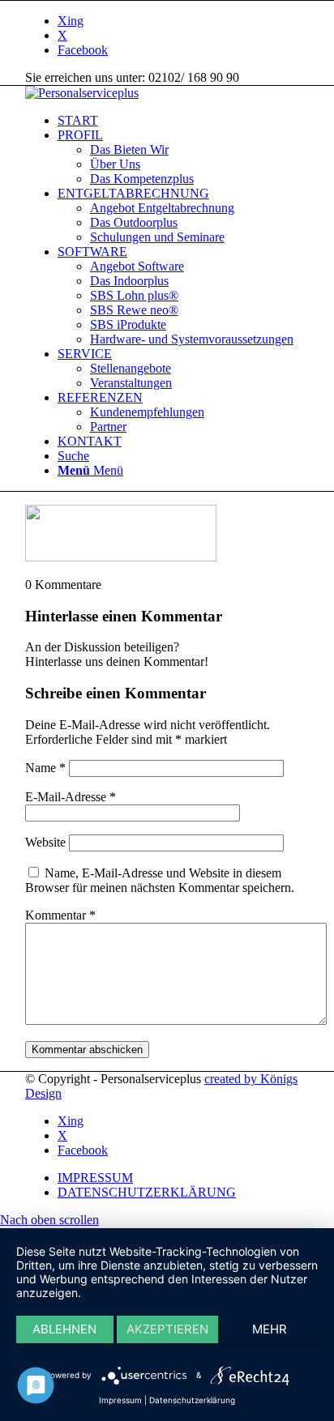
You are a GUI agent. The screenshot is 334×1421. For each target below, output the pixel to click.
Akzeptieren (167, 1329)
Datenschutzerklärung (192, 1400)
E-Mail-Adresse (70, 797)
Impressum (120, 1400)
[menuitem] (183, 120)
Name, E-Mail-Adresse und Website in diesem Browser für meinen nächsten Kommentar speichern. (159, 880)
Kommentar (60, 915)
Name (45, 768)
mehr (269, 1329)
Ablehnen (64, 1329)
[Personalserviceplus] (82, 93)
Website (45, 842)
